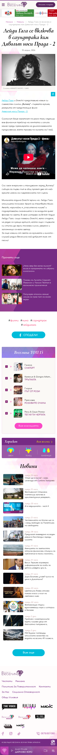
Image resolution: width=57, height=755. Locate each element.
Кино (25, 320)
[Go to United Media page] (53, 742)
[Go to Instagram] (11, 734)
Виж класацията (28, 426)
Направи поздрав (45, 4)
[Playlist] (53, 751)
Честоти (7, 681)
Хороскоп (27, 441)
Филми (14, 320)
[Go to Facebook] (3, 734)
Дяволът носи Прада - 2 (14, 112)
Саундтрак (39, 320)
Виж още (28, 652)
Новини (28, 466)
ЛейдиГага (29, 325)
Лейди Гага (8, 101)
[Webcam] (45, 751)
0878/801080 (48, 733)
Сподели (30, 335)
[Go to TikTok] (19, 734)
